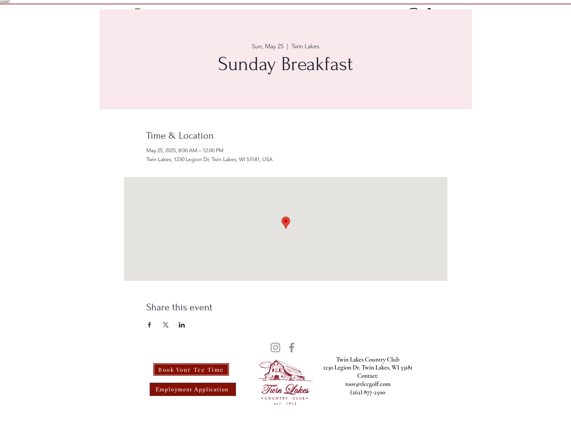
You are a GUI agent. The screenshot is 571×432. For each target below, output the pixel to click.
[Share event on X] (166, 324)
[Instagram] (275, 347)
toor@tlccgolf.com (368, 384)
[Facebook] (291, 347)
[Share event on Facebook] (149, 324)
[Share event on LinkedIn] (182, 324)
